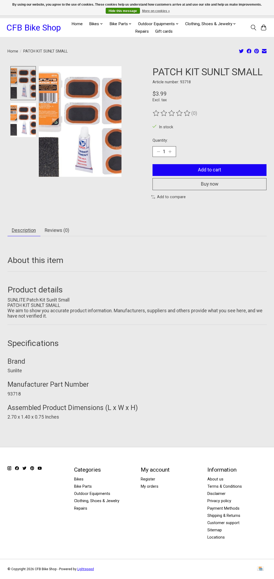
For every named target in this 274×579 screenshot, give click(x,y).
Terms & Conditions (224, 486)
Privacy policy (219, 500)
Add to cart (209, 169)
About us (215, 479)
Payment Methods (223, 508)
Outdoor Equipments (92, 493)
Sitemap (214, 530)
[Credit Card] (260, 569)
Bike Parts (83, 486)
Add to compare (171, 196)
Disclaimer (216, 493)
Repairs (142, 31)
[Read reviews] (172, 113)
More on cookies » (156, 11)
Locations (216, 537)
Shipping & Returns (223, 515)
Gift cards (164, 31)
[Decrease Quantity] (158, 151)
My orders (149, 486)
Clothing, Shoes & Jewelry (96, 500)
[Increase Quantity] (170, 151)
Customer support (223, 522)
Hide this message (123, 11)
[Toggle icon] (253, 27)
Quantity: (160, 140)
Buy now (209, 184)
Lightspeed (85, 569)
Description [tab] (24, 230)
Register (148, 479)
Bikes (78, 479)
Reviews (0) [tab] (57, 230)
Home (77, 23)
